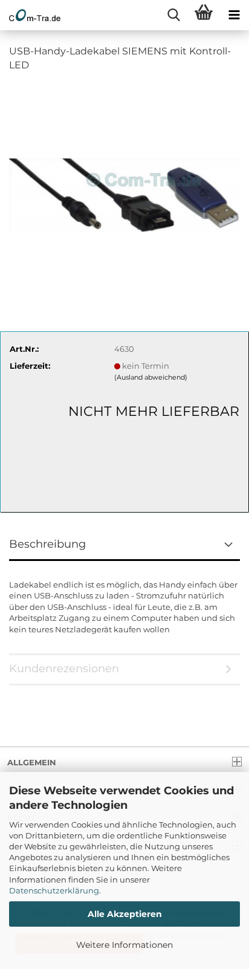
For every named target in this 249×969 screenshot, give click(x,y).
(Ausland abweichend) (150, 377)
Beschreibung (47, 544)
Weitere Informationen (124, 944)
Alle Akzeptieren (125, 914)
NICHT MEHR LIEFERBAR (153, 411)
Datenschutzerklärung (54, 890)
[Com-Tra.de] (30, 15)
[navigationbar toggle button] (234, 15)
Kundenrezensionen (64, 668)
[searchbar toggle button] (173, 15)
